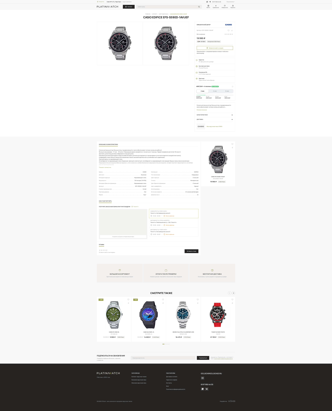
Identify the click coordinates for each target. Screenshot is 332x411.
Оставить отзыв (191, 251)
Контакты (169, 383)
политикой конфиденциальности (223, 358)
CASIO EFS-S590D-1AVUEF (218, 176)
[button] (229, 293)
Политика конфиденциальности (175, 389)
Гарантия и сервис (171, 380)
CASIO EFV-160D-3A (114, 332)
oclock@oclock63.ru (211, 373)
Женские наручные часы (139, 383)
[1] (199, 7)
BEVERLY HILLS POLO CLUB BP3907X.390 (183, 332)
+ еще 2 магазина (126, 2)
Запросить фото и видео (216, 48)
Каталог (130, 7)
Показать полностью (105, 167)
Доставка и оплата (171, 376)
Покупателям (230, 1)
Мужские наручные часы (139, 380)
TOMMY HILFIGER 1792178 (218, 332)
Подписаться (203, 358)
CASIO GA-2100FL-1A (148, 332)
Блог (167, 386)
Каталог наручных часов (139, 376)
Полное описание (202, 110)
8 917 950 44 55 (216, 2)
